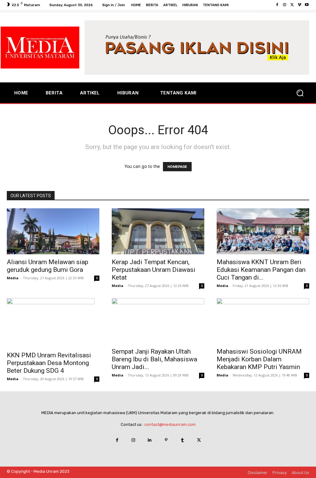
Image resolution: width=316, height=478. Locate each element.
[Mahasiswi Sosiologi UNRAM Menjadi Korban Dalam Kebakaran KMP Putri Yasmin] (263, 321)
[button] (299, 92)
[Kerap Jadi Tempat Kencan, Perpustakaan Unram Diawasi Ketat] (158, 231)
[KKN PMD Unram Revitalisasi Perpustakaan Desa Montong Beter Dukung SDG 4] (53, 322)
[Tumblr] (183, 440)
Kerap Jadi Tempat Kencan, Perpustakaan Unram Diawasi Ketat (153, 269)
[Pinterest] (166, 440)
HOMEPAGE (177, 166)
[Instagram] (284, 5)
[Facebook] (277, 5)
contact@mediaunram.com (170, 424)
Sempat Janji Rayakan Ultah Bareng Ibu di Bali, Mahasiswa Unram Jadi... (154, 359)
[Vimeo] (299, 5)
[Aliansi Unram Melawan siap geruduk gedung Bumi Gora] (53, 231)
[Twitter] (292, 5)
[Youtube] (306, 5)
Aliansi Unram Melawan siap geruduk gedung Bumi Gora (47, 265)
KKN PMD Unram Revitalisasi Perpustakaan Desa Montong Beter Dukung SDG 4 (49, 362)
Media (13, 278)
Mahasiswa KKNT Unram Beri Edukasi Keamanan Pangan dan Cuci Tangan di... (261, 269)
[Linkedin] (150, 440)
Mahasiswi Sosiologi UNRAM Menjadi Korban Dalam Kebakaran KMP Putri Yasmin (259, 359)
